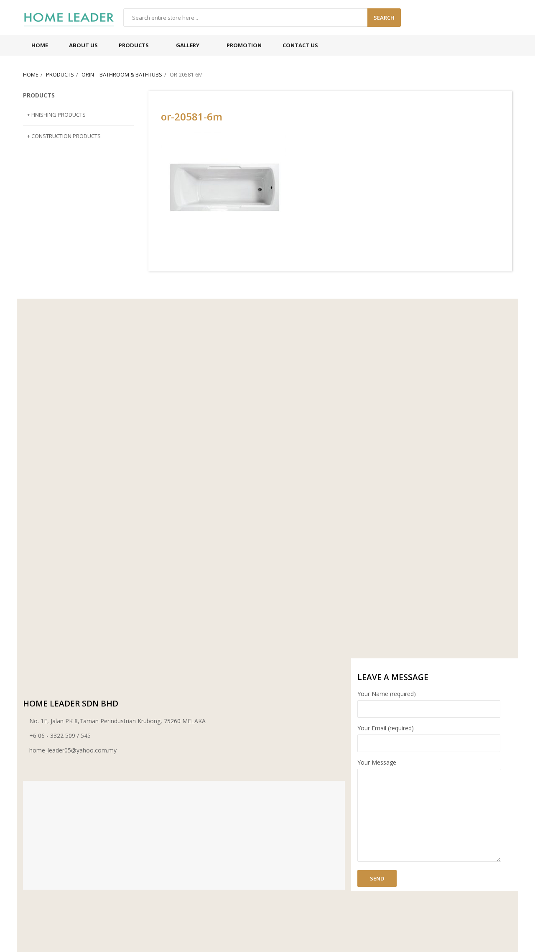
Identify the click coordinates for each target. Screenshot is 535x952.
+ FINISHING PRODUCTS (56, 114)
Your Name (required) (386, 694)
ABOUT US (83, 45)
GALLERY (187, 45)
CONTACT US (300, 45)
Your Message (376, 762)
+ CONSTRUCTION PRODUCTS (64, 136)
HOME (39, 45)
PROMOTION (244, 45)
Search (384, 17)
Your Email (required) (385, 728)
